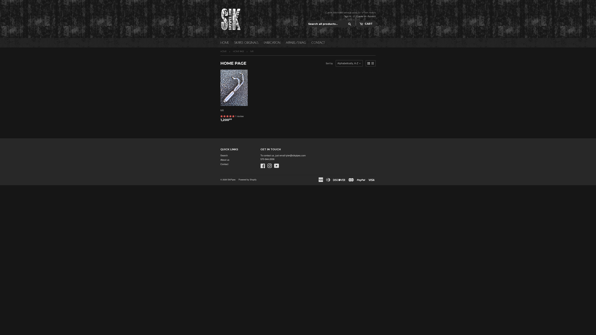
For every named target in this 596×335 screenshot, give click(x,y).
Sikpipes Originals (246, 42)
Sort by (329, 63)
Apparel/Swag (296, 42)
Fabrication (272, 42)
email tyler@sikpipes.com (293, 155)
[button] (227, 116)
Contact (318, 42)
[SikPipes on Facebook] (262, 166)
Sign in (347, 16)
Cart (368, 23)
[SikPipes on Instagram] (269, 166)
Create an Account (366, 16)
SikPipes (232, 179)
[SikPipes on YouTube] (276, 166)
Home (224, 42)
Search (224, 155)
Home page (238, 51)
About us (224, 159)
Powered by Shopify (248, 179)
